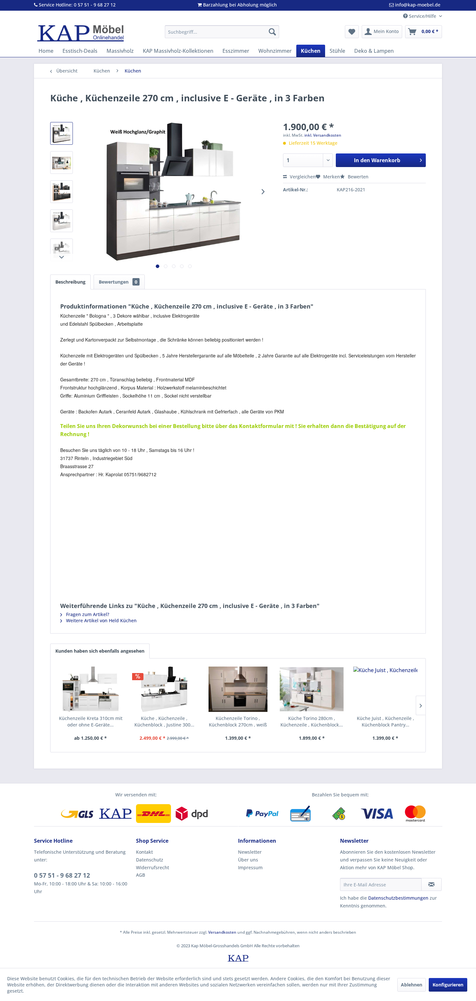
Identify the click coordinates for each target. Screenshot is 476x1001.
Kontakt (144, 852)
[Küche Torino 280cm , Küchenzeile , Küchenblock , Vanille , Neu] (312, 689)
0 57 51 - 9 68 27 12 (62, 875)
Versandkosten (222, 932)
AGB (140, 875)
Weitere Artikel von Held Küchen (101, 620)
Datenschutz (149, 860)
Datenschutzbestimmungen (398, 898)
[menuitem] (222, 31)
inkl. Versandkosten (322, 135)
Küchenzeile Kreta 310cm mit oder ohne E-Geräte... (90, 721)
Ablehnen (411, 985)
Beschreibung (70, 282)
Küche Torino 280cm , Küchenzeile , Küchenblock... (311, 721)
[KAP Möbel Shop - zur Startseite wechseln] (80, 33)
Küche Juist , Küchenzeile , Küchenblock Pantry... (385, 721)
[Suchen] (272, 31)
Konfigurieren (448, 985)
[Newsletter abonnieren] (431, 884)
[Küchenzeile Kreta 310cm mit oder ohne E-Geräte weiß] (91, 689)
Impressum (250, 867)
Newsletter (250, 852)
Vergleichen (302, 177)
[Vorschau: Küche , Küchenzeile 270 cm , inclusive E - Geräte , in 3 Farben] (61, 133)
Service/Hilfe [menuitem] (422, 16)
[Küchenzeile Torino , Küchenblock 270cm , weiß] (238, 689)
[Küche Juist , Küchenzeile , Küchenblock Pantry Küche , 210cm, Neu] (385, 689)
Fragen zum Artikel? (87, 614)
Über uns (248, 860)
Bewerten (357, 177)
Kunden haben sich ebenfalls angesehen (99, 651)
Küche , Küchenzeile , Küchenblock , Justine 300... (164, 721)
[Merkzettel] (352, 31)
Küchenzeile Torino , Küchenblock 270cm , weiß (238, 721)
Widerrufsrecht (152, 867)
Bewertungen (118, 282)
